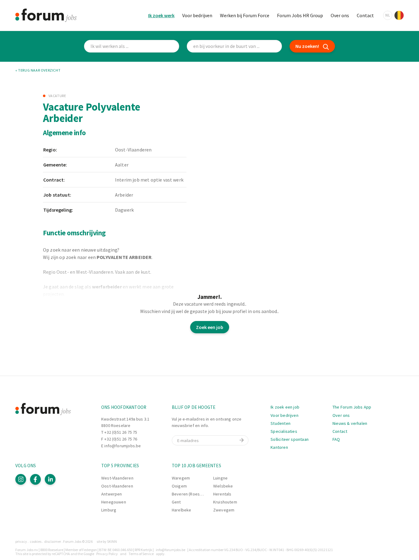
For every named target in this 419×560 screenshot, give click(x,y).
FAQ (336, 439)
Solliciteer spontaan (290, 439)
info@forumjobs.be (122, 445)
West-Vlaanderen (117, 478)
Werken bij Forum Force (244, 15)
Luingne (220, 478)
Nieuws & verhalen (350, 423)
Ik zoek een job (285, 407)
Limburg (108, 510)
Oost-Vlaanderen (117, 486)
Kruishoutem (225, 502)
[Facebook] (35, 479)
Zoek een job (209, 327)
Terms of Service (141, 553)
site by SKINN (107, 541)
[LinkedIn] (50, 479)
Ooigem (179, 486)
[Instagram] (20, 479)
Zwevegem (223, 510)
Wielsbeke (223, 486)
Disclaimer (52, 541)
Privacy (21, 541)
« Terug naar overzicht (37, 70)
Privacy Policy (107, 553)
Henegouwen (113, 502)
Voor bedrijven (197, 15)
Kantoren (279, 447)
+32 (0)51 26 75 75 (120, 432)
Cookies (35, 541)
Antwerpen (111, 494)
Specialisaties (284, 431)
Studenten (280, 423)
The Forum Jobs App (352, 407)
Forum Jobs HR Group (300, 15)
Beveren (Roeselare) (191, 494)
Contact (365, 15)
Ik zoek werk (161, 15)
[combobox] (234, 46)
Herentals (222, 494)
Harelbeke (181, 510)
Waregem (181, 478)
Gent (176, 502)
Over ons (340, 15)
